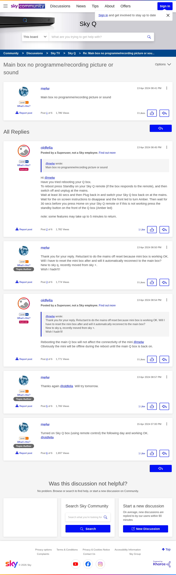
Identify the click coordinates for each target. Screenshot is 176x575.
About (109, 6)
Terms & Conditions (67, 549)
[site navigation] (5, 6)
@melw (50, 163)
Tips (95, 6)
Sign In (165, 6)
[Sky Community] (28, 6)
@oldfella (66, 386)
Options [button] (160, 64)
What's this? (23, 106)
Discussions (60, 6)
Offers (125, 6)
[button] (166, 88)
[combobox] (96, 37)
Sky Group (135, 554)
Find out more (107, 152)
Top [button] (168, 549)
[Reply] (164, 113)
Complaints (43, 554)
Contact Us (89, 554)
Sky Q (88, 23)
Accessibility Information (128, 549)
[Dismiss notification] (168, 15)
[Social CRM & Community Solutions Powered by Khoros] (161, 564)
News (81, 6)
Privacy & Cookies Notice (96, 549)
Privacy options (43, 549)
